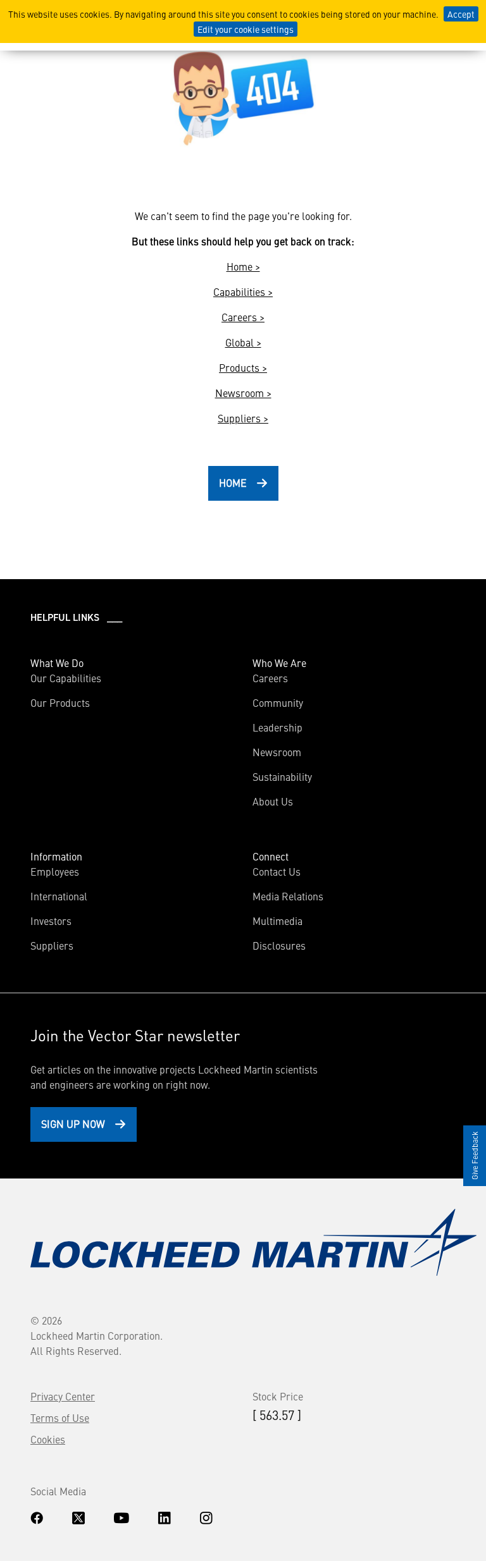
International (58, 896)
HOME (233, 482)
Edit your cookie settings (245, 29)
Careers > (243, 317)
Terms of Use (59, 1417)
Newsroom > (243, 393)
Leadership (277, 727)
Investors (51, 920)
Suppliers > (243, 418)
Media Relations (287, 896)
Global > (243, 342)
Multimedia (277, 920)
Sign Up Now (73, 1123)
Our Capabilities (65, 678)
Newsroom (276, 752)
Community (277, 702)
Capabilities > (243, 291)
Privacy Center (62, 1396)
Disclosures (279, 945)
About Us (272, 801)
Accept (461, 14)
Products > (243, 367)
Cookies (47, 1439)
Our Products (60, 702)
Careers (270, 678)
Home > (243, 266)
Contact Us (276, 871)
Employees (54, 871)
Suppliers (51, 945)
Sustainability (282, 776)
